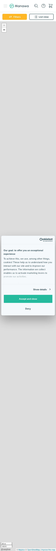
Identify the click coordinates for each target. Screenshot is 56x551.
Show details (40, 289)
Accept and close (28, 299)
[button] (4, 25)
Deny (28, 308)
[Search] (36, 6)
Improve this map (48, 549)
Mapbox (21, 549)
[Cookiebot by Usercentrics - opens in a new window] (40, 240)
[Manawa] (19, 6)
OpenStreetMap (33, 549)
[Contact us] (43, 6)
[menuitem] (51, 6)
